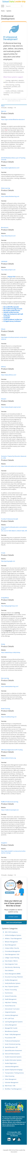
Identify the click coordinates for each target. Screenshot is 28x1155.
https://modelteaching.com (9, 717)
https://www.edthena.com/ (8, 375)
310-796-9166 (14, 1136)
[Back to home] (14, 1)
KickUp (3, 644)
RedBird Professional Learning (9, 802)
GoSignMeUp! (5, 598)
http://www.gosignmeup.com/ (9, 606)
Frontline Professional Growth (9, 519)
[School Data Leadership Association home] (14, 1107)
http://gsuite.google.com (8, 561)
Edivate (3, 329)
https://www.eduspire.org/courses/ (11, 407)
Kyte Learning (5, 678)
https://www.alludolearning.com (10, 196)
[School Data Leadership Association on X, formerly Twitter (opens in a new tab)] (14, 1139)
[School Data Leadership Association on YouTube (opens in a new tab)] (19, 1139)
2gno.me (3, 111)
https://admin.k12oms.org (8, 758)
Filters (3, 106)
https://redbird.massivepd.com (10, 810)
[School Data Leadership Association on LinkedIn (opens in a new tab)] (9, 1139)
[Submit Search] (21, 6)
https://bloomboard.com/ (8, 236)
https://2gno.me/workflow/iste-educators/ (13, 119)
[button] (2, 6)
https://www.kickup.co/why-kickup (10, 652)
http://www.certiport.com (8, 270)
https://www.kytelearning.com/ (9, 686)
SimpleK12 (4, 843)
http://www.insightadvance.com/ (10, 168)
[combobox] (14, 6)
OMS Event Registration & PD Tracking (12, 750)
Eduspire (3, 399)
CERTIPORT (4, 261)
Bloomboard (4, 227)
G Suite (3, 553)
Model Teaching (5, 708)
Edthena (3, 366)
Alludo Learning (5, 188)
